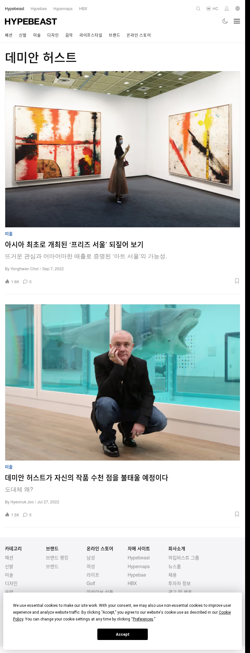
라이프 (93, 574)
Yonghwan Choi (24, 268)
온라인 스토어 (139, 35)
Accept (123, 634)
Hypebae (137, 574)
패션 (8, 35)
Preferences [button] (143, 619)
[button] (138, 281)
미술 (37, 35)
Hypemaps (139, 566)
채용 (172, 574)
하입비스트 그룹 (183, 557)
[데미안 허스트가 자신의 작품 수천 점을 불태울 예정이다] (122, 382)
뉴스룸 (174, 566)
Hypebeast (139, 557)
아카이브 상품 (100, 592)
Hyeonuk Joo (22, 501)
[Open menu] (237, 21)
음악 (69, 35)
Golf (91, 583)
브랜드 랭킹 (57, 557)
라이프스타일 (90, 35)
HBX (132, 583)
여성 (91, 566)
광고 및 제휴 (180, 592)
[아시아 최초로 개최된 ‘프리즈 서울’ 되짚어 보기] (122, 149)
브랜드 (114, 35)
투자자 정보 (179, 583)
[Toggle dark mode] (225, 21)
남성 (91, 557)
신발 (22, 35)
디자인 (53, 35)
